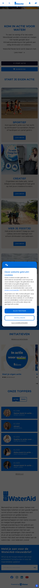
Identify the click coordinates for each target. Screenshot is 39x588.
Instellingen (19, 318)
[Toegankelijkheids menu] (36, 585)
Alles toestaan (19, 311)
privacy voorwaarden (12, 290)
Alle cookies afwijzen (19, 322)
